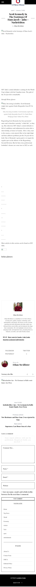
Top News (6, 513)
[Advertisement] (18, 69)
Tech (5, 529)
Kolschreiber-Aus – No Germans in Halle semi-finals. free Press (18, 406)
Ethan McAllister (19, 26)
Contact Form (7, 555)
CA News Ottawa (21, 578)
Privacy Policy (8, 568)
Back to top (16, 582)
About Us (6, 551)
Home (5, 509)
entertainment (7, 537)
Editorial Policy (8, 563)
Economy (6, 521)
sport (12, 10)
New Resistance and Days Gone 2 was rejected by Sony (18, 417)
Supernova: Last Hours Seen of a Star (18, 425)
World (5, 517)
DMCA (6, 559)
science (6, 525)
